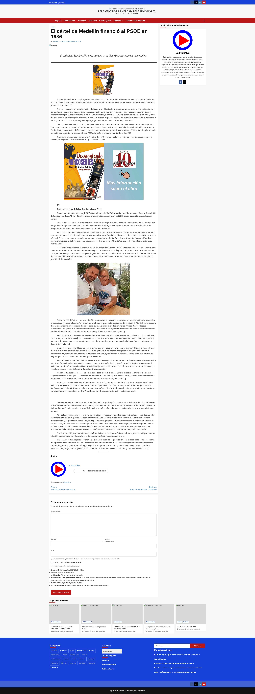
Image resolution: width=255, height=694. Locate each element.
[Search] (204, 20)
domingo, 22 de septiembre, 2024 (69, 41)
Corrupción (63, 651)
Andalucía (82, 21)
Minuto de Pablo (74, 655)
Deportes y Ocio (81, 651)
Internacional (69, 21)
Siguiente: (143, 488)
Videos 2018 (82, 659)
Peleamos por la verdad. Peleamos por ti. (127, 11)
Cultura (53, 27)
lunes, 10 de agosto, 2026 (129, 631)
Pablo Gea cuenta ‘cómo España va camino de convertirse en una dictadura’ (178, 668)
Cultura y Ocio (105, 21)
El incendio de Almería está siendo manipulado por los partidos (174, 663)
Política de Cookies (108, 669)
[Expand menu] (122, 21)
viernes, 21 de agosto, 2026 (98, 631)
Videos (74, 659)
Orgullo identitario (160, 659)
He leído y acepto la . (66, 562)
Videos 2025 (54, 667)
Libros (69, 482)
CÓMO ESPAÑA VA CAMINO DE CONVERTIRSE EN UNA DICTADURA (175, 672)
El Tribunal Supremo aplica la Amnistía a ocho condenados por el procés (177, 655)
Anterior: (63, 488)
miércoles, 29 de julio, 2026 (193, 629)
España (58, 21)
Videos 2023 (82, 663)
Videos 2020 (54, 663)
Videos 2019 (91, 659)
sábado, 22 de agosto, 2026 (66, 631)
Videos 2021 (64, 663)
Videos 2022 (73, 663)
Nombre (54, 539)
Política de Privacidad (73, 562)
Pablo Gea (54, 631)
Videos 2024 (91, 663)
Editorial (91, 651)
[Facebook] (180, 82)
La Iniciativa (55, 41)
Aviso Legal (105, 660)
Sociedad (93, 21)
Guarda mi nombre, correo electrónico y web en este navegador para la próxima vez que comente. (86, 559)
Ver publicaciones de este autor (94, 471)
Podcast (84, 655)
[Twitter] (184, 82)
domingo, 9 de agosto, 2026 (161, 631)
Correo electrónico (109, 540)
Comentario (55, 512)
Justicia (64, 655)
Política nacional (55, 621)
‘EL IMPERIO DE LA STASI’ (186, 627)
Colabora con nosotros (135, 21)
